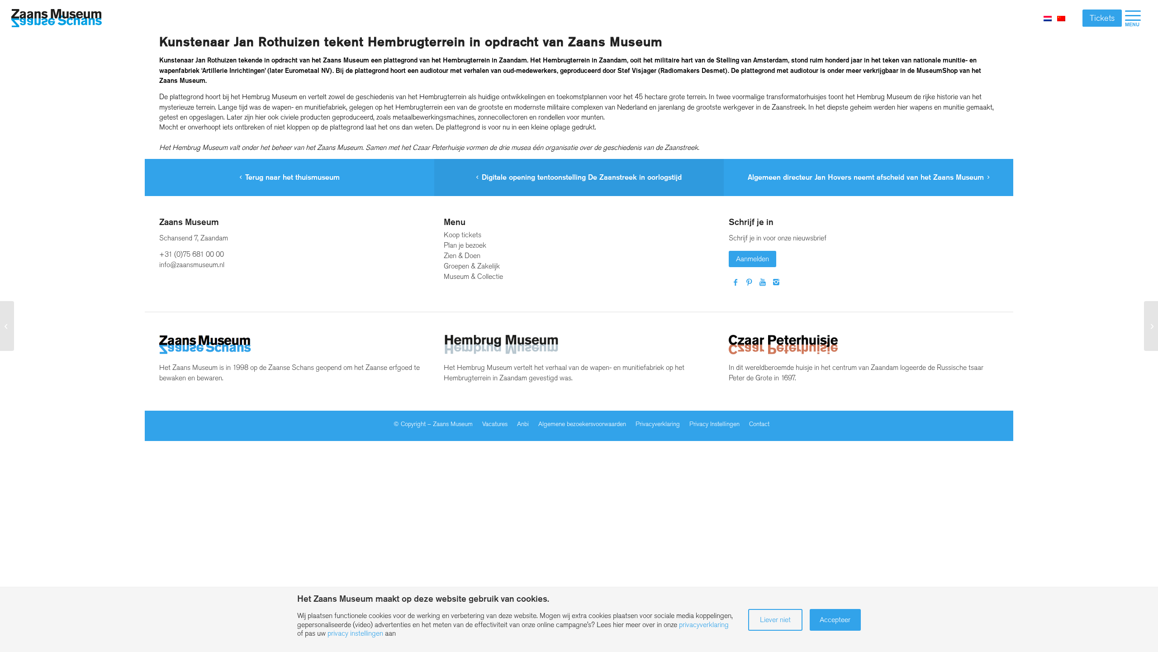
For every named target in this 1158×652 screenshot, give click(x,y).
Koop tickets (462, 235)
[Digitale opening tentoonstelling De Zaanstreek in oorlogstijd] (7, 326)
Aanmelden (752, 259)
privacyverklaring (704, 624)
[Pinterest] (749, 282)
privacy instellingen (355, 633)
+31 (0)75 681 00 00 (191, 254)
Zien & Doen (462, 255)
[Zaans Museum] (56, 18)
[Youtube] (762, 282)
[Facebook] (735, 282)
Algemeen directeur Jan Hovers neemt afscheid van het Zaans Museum (866, 177)
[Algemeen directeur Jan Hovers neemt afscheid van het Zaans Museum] (1151, 326)
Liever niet (775, 619)
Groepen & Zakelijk (472, 266)
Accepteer (835, 619)
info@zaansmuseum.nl (191, 264)
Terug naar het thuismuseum (292, 177)
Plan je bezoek (465, 245)
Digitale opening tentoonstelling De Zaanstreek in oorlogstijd (582, 177)
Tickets (1102, 18)
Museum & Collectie (473, 276)
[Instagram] (776, 282)
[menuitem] (1133, 18)
